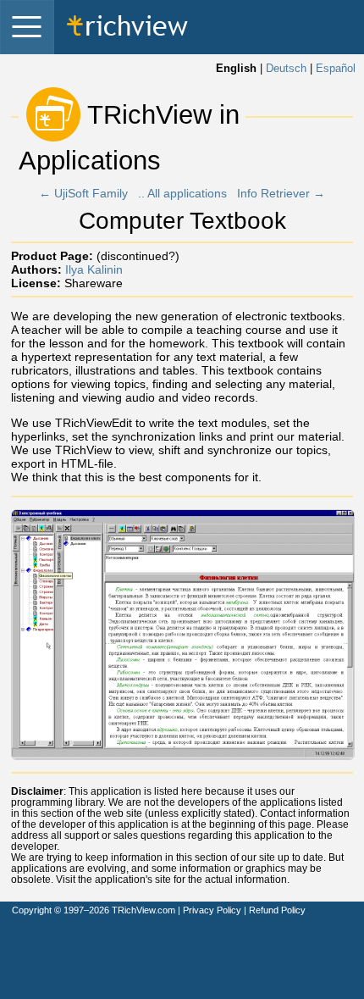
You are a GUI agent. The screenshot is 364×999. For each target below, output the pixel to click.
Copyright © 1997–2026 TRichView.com (93, 910)
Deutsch (286, 69)
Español (336, 69)
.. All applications (182, 193)
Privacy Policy (212, 910)
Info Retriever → (281, 193)
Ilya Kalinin (94, 269)
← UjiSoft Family (83, 193)
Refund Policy (277, 910)
